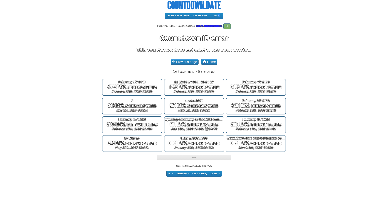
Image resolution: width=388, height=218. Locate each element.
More (194, 157)
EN (215, 15)
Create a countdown (178, 15)
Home (211, 62)
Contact (215, 173)
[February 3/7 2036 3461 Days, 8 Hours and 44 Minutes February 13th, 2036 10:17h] (256, 114)
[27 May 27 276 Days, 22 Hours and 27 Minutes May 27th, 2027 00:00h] (132, 151)
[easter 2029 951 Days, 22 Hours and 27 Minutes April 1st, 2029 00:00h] (194, 114)
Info (170, 173)
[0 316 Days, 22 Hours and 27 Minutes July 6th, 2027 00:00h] (132, 114)
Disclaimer (183, 173)
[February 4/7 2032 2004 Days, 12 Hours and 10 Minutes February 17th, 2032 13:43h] (132, 133)
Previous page (186, 62)
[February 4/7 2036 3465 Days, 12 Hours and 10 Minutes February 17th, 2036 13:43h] (256, 95)
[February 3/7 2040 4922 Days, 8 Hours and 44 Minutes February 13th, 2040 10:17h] (132, 95)
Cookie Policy (199, 173)
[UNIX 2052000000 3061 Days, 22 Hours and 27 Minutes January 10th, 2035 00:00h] (194, 151)
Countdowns (200, 15)
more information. (209, 26)
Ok (227, 26)
